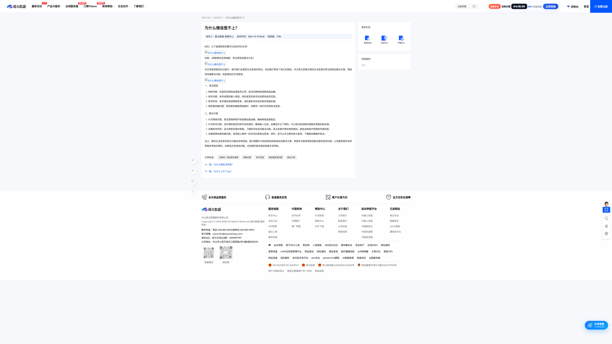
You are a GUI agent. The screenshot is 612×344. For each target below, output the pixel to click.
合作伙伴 (296, 215)
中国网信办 (367, 226)
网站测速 (272, 257)
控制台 (575, 6)
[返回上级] (193, 192)
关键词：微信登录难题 (228, 157)
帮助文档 (205, 17)
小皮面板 (317, 245)
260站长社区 (331, 245)
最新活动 (38, 5)
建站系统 (333, 251)
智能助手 (394, 220)
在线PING (373, 245)
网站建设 (309, 251)
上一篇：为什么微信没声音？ (219, 164)
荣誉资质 (342, 231)
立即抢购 (551, 6)
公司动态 (342, 226)
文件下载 (319, 226)
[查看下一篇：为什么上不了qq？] (193, 171)
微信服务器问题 (275, 157)
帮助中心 (319, 220)
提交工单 (272, 231)
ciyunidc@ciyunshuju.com (228, 233)
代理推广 (296, 220)
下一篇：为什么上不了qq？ (219, 171)
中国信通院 (367, 231)
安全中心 (272, 215)
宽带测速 (272, 251)
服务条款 (272, 237)
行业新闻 (319, 215)
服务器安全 (346, 245)
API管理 (272, 226)
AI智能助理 (348, 257)
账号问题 (260, 157)
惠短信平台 (395, 231)
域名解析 (284, 257)
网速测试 (361, 257)
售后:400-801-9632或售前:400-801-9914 (233, 229)
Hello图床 (395, 226)
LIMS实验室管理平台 (291, 251)
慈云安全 (394, 215)
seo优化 (315, 257)
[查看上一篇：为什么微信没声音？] (193, 160)
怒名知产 (359, 245)
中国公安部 (367, 215)
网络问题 (247, 157)
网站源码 (385, 245)
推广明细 (296, 226)
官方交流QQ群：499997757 (226, 237)
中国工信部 (367, 220)
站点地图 (278, 245)
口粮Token (91, 5)
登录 (586, 6)
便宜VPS (388, 251)
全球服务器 (73, 5)
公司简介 (342, 215)
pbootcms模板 (331, 257)
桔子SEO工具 (293, 245)
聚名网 (306, 245)
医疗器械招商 (347, 251)
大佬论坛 (376, 251)
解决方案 (291, 157)
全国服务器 (374, 257)
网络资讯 (218, 17)
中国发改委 (367, 237)
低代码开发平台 (300, 257)
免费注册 (602, 6)
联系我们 (342, 220)
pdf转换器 (363, 251)
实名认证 (272, 220)
